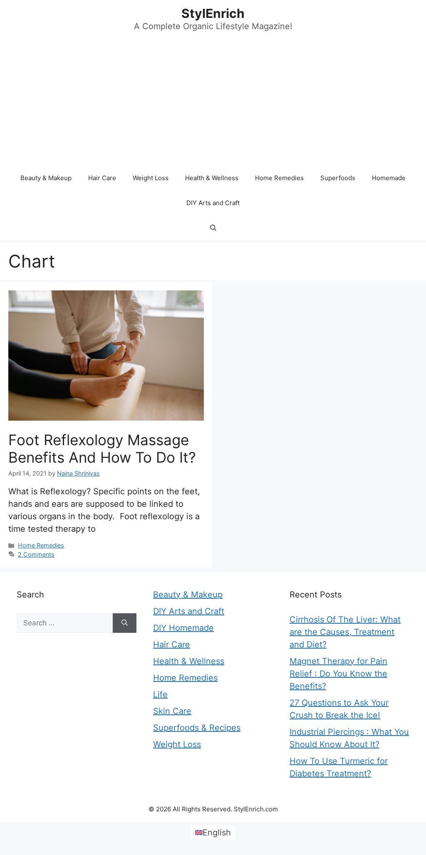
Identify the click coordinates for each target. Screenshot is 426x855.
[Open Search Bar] (213, 228)
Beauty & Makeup (46, 178)
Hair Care (102, 178)
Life (160, 694)
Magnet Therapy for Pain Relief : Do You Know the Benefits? (338, 673)
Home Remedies (279, 178)
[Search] (124, 623)
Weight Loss (150, 178)
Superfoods (337, 178)
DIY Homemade (183, 628)
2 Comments (36, 554)
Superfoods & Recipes (196, 728)
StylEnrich (213, 13)
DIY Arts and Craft (213, 203)
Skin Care (172, 711)
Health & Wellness (211, 178)
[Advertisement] (213, 103)
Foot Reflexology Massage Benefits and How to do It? (102, 448)
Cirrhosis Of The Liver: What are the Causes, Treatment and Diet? (345, 632)
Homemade (389, 178)
